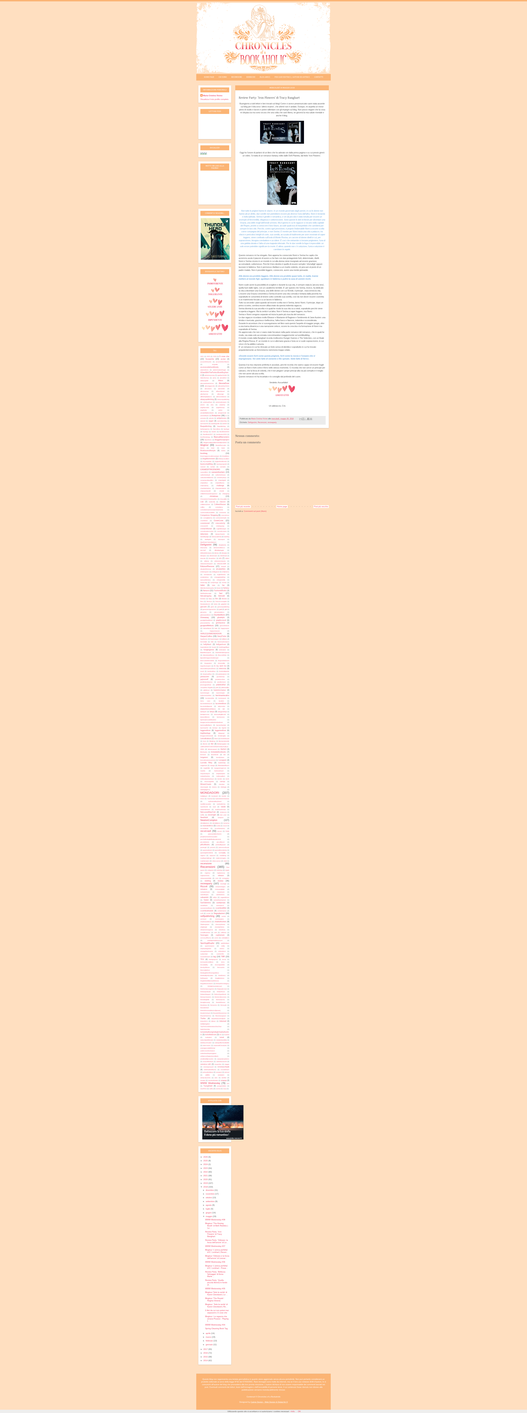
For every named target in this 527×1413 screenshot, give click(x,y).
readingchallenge (206, 858)
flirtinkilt (224, 599)
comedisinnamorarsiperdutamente (211, 510)
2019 (205, 1183)
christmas (214, 496)
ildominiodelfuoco (208, 655)
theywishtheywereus (220, 1013)
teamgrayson (213, 959)
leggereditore (205, 730)
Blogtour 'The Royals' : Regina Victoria (215, 1299)
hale (216, 628)
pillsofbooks (205, 845)
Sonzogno (204, 935)
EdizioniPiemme (207, 566)
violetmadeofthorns (210, 1069)
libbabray (212, 741)
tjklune (213, 1021)
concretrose (225, 515)
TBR (223, 956)
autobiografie (215, 423)
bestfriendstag (205, 437)
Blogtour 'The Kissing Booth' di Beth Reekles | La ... (216, 1225)
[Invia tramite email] (300, 419)
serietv (224, 916)
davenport (221, 539)
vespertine (217, 1064)
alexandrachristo (223, 386)
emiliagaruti (215, 572)
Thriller (203, 1019)
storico (222, 948)
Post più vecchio (321, 506)
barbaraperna (204, 429)
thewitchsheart (205, 1013)
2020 (205, 1179)
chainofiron (204, 483)
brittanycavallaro (223, 459)
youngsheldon (221, 1086)
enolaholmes (204, 577)
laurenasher (204, 728)
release (221, 875)
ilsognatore (208, 663)
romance (203, 889)
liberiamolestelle (224, 741)
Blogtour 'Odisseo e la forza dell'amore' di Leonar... (217, 1257)
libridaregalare (222, 744)
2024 (205, 1164)
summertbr (220, 954)
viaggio (227, 1064)
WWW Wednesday (210, 1083)
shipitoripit (203, 927)
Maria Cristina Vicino (212, 95)
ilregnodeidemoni (223, 660)
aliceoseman (204, 391)
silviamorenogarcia (206, 930)
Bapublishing (221, 426)
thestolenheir (204, 1008)
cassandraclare (218, 472)
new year (223, 815)
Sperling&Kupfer (207, 943)
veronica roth (205, 1064)
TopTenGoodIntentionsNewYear (211, 1026)
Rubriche (250, 77)
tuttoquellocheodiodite (222, 1043)
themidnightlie (204, 999)
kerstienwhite (209, 698)
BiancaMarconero (221, 437)
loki (224, 754)
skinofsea (222, 930)
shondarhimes (219, 927)
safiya (215, 897)
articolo (211, 418)
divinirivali (223, 556)
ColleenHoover (220, 504)
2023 (205, 1168)
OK (299, 1411)
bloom (202, 448)
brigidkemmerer (209, 459)
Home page (209, 77)
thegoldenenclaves (206, 983)
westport (219, 1072)
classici (223, 502)
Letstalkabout (205, 739)
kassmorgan (220, 693)
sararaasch (220, 905)
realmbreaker (204, 861)
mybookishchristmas (222, 798)
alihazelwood (220, 391)
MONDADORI (209, 792)
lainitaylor (203, 711)
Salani (206, 900)
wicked (227, 1072)
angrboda (203, 410)
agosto (209, 1205)
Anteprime (216, 415)
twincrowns (206, 1045)
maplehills (206, 768)
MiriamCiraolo (205, 784)
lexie (204, 741)
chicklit (221, 491)
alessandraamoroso (207, 383)
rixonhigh (223, 884)
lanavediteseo (205, 717)
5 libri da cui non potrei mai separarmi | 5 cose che (217, 1311)
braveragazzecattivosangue (209, 456)
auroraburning (222, 421)
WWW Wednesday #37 (215, 1246)
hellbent (224, 639)
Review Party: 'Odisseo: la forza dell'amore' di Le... (216, 1241)
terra (222, 962)
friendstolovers (205, 604)
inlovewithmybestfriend (207, 668)
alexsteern (208, 389)
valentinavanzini (221, 1061)
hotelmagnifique (224, 647)
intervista (222, 669)
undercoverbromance (207, 1051)
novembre (210, 1194)
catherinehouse (220, 475)
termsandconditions (206, 962)
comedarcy (219, 507)
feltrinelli (221, 596)
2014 (205, 1360)
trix (220, 1034)
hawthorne (203, 639)
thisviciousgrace (220, 1016)
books (223, 450)
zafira (211, 1088)
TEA (202, 959)
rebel (225, 861)
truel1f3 (226, 1034)
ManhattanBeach (223, 765)
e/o (220, 558)
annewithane (204, 415)
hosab (214, 647)
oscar (225, 826)
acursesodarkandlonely (209, 367)
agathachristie (222, 375)
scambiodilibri (220, 908)
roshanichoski (205, 892)
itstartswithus (207, 674)
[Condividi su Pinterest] (311, 419)
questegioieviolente (206, 853)
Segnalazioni (219, 913)
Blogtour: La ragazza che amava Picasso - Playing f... (217, 1318)
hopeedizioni (204, 647)
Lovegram (222, 760)
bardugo (226, 429)
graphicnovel (221, 620)
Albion (220, 381)
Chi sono (222, 77)
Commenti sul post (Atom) (255, 511)
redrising (219, 870)
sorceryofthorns (205, 938)
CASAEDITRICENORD (210, 469)
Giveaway (204, 617)
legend (224, 728)
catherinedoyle (205, 475)
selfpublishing (207, 916)
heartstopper (214, 639)
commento (222, 512)
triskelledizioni (210, 1035)
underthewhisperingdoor (208, 1053)
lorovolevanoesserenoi (207, 760)
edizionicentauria (219, 561)
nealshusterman (220, 809)
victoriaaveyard (208, 1067)
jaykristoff (204, 679)
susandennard (205, 956)
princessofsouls (224, 847)
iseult (202, 671)
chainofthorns (219, 483)
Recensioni (236, 77)
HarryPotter (221, 636)
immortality (221, 663)
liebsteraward (212, 749)
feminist (202, 599)
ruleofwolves (220, 894)
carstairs (223, 467)
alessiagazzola (210, 386)
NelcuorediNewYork (208, 812)
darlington (208, 539)
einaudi (223, 566)
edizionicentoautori (206, 564)
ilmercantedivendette (207, 660)
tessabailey (204, 965)
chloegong (225, 494)
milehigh (222, 781)
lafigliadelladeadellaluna (208, 709)
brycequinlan (207, 461)
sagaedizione (224, 897)
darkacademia (216, 536)
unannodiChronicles (220, 1045)
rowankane (221, 892)
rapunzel (212, 855)
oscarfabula (204, 828)
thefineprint (204, 978)
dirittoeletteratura (205, 553)
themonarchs (220, 999)
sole (215, 932)
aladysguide (204, 380)
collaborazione (205, 504)
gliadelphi (221, 617)
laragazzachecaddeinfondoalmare (211, 722)
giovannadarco (219, 612)
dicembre (210, 1190)
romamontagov (220, 886)
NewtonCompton (208, 820)
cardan (212, 467)
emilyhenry (225, 572)
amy (212, 405)
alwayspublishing (207, 399)
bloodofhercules (221, 445)
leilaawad (221, 733)
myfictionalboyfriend (214, 801)
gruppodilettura (207, 625)
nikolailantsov (204, 823)
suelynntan (204, 954)
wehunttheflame (208, 1072)
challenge (220, 486)
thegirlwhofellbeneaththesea (209, 981)
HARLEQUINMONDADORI (211, 634)
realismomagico (221, 858)
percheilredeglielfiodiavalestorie (210, 839)
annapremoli (222, 413)
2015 (205, 1357)
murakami (214, 796)
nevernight (212, 815)
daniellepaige (204, 536)
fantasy (226, 588)
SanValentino (205, 903)
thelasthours (221, 991)
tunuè (222, 1037)
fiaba (210, 599)
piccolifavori (221, 842)
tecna (224, 959)
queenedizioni (207, 850)
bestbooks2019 (221, 434)
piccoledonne (204, 842)
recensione (206, 863)
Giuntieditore (219, 615)
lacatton (221, 701)
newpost (220, 817)
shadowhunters (220, 922)
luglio (208, 1209)
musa (202, 798)
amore (202, 405)
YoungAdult (207, 1086)
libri (212, 744)
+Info (292, 1411)
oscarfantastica (220, 828)
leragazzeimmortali (206, 736)
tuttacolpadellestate (206, 1040)
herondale (203, 642)
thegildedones (219, 978)
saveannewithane (206, 908)
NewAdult (204, 817)
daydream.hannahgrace (208, 542)
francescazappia (221, 601)
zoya (224, 1088)
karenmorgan (204, 693)
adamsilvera (204, 370)
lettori (216, 738)
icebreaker (222, 650)
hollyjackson (221, 644)
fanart (219, 588)
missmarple (204, 787)
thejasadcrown (222, 989)
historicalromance (223, 642)
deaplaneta (222, 545)
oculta (218, 826)
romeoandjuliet (220, 889)
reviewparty (272, 422)
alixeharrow (204, 394)
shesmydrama (220, 924)
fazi (220, 593)
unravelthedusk (208, 1061)
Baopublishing (205, 426)
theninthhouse (220, 1002)
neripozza (223, 812)
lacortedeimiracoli (206, 703)
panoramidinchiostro (215, 834)
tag (214, 956)
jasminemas (221, 676)
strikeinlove (222, 951)
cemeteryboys (221, 477)
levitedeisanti (225, 738)
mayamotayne (205, 773)
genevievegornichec (209, 609)
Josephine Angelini (206, 687)
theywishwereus (205, 1016)
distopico (203, 556)
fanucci (206, 590)
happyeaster (225, 628)
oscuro (219, 831)
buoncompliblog (206, 464)
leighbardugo (205, 733)
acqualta (215, 364)
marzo (209, 1337)
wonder (202, 1080)
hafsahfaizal (207, 628)
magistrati (203, 765)
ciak (202, 502)
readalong (223, 855)
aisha (214, 378)
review (220, 881)
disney (216, 553)
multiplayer (204, 796)
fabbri (202, 585)
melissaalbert (220, 776)
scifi (201, 913)
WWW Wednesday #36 (215, 1262)
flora (201, 601)
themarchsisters (205, 997)
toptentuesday (205, 1029)
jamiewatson (222, 674)
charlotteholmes (205, 488)
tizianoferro (204, 1021)
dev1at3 (203, 550)
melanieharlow (205, 776)
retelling (208, 881)
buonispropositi (222, 464)
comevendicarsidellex (207, 512)
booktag (203, 453)
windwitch (221, 1075)
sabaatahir (204, 897)
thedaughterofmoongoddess (209, 973)
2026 (214, 356)
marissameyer (219, 771)
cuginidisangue (221, 529)
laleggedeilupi (222, 711)
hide (212, 642)
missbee (222, 784)
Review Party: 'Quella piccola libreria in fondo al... (216, 1282)
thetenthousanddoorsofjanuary (210, 1010)
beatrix (214, 431)
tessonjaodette (220, 965)
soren (216, 938)
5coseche (210, 359)
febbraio (209, 1341)
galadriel (223, 604)
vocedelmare (225, 1069)
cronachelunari (206, 529)
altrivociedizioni (221, 396)
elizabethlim (220, 569)
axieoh (224, 423)
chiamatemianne (220, 488)
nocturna (226, 823)
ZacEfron (203, 1088)
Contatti (318, 77)
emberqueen (204, 572)
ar (226, 415)
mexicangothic (209, 781)
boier (213, 448)
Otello (227, 831)
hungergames (209, 650)
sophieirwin (220, 935)
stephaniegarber (205, 948)
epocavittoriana (205, 580)
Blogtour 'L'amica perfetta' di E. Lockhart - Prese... (216, 1267)
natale (223, 807)
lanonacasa (221, 717)
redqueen (210, 870)
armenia (203, 418)
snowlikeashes (205, 932)
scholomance (221, 911)
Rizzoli (203, 886)
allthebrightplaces (206, 396)
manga (212, 765)
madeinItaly (222, 763)
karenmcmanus (220, 690)
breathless (225, 456)
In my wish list (220, 666)
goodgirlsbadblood (206, 620)
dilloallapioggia (219, 550)
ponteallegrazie (221, 844)
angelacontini (204, 407)
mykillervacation (205, 804)
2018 (205, 1187)
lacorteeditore (220, 704)
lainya (212, 712)
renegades (225, 878)
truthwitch (208, 1037)
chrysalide (223, 499)
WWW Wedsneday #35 (215, 1288)
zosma (218, 1088)
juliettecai (206, 690)
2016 (205, 1353)
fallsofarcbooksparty (207, 588)
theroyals (223, 1005)
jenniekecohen (220, 679)
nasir (214, 807)
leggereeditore (220, 730)
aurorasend (204, 423)
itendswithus (211, 671)
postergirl (203, 847)
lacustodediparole (206, 706)
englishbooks (221, 574)
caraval (202, 467)
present (212, 847)
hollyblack (207, 644)
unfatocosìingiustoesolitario (209, 1056)
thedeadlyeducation (206, 975)
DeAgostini (252, 422)
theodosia (203, 1005)
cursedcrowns (222, 531)
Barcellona (216, 429)
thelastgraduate (205, 991)
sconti (208, 913)
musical (209, 798)
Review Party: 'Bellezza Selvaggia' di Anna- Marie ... (215, 1274)
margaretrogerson (220, 768)
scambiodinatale (206, 911)
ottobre (209, 1197)
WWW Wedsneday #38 (215, 1220)
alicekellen (221, 389)
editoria (206, 561)
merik (227, 779)
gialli (220, 609)
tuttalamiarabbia (221, 1040)
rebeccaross (216, 861)
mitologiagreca (205, 789)
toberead (222, 1021)
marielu (202, 771)
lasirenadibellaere (206, 725)
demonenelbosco (219, 547)
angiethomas (220, 407)
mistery (214, 787)
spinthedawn (225, 943)
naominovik (204, 807)
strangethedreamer (206, 951)
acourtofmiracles (205, 362)
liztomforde (214, 754)
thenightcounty (205, 1002)
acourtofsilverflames (222, 362)
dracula (202, 558)
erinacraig (203, 582)
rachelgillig (222, 853)
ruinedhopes (204, 894)
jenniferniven (221, 682)
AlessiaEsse (224, 383)
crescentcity (220, 523)
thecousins (221, 967)
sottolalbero (225, 938)
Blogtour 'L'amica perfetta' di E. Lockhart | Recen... (216, 1251)
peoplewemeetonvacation (208, 837)
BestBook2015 (224, 431)
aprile (208, 1333)
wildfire (207, 1075)
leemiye (215, 728)
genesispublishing (223, 607)
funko (216, 604)
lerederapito (222, 736)
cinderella (212, 502)
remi (216, 878)
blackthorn (208, 440)
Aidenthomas (204, 378)
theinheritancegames (207, 989)
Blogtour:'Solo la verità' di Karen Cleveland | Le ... (216, 1293)
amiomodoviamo (221, 402)
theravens (213, 1005)
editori (227, 558)
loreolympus (220, 757)
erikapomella (221, 580)
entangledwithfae (219, 577)
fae (223, 585)
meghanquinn (220, 773)
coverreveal (205, 523)
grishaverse (220, 623)
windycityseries (205, 1078)
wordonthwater (213, 1080)
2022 (205, 1172)
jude (217, 687)
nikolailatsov (216, 823)
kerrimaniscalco (222, 695)
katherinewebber (205, 695)
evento (224, 582)
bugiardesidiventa (221, 461)
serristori (203, 919)
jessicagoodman (205, 685)
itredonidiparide (224, 671)
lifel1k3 (223, 749)
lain (224, 709)
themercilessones (220, 997)
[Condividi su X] (305, 419)
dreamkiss (212, 558)
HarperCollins (206, 636)
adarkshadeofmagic (219, 370)
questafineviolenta (221, 850)
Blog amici (265, 77)
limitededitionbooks (218, 752)
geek (212, 607)
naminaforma (221, 804)
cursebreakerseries (207, 531)
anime (220, 410)
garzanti (203, 607)
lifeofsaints (203, 752)
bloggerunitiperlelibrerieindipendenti (214, 442)
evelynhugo (214, 582)
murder (224, 796)
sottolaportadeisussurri (214, 940)
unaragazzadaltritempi (207, 1048)
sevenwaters (219, 919)
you (228, 1083)
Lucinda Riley (206, 763)
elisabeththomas (205, 569)
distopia (224, 553)
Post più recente (243, 506)
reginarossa (221, 873)
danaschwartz (220, 534)
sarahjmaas (220, 903)
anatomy (222, 405)
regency (207, 873)
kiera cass (205, 701)
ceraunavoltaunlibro (206, 480)
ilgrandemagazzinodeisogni (209, 658)
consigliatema (207, 518)
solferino (223, 932)
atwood (202, 421)
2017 (205, 1349)
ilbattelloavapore (205, 652)
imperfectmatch (205, 666)
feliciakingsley (206, 596)
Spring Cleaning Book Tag (216, 1328)
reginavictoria (204, 875)
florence (209, 601)
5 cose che (224, 356)
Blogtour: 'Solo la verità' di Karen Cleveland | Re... (216, 1305)
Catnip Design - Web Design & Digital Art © (269, 1402)
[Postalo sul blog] (303, 419)
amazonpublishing (223, 399)
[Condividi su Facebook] (308, 419)
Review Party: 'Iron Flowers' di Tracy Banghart (213, 1234)
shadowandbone (205, 921)
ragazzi (202, 855)
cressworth (204, 526)
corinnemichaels (221, 518)
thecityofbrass (205, 967)
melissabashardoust (207, 779)
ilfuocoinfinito (222, 655)
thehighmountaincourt (215, 986)
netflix (202, 815)
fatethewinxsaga (205, 593)
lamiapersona (204, 714)
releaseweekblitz (205, 878)
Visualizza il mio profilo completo (214, 99)
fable (213, 585)
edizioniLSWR (221, 564)
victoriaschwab (223, 1067)
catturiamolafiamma (206, 477)
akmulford (223, 378)
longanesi (204, 757)
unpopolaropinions (223, 1059)
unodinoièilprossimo (206, 1059)
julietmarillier (225, 687)
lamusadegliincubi (220, 714)
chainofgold (222, 480)
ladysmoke (221, 706)
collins (202, 507)
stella (223, 946)
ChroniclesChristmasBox (208, 499)
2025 (208, 356)
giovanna (203, 612)
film (216, 599)
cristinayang (220, 526)
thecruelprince (205, 970)
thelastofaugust (205, 994)
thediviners (222, 975)
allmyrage (220, 394)
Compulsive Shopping (209, 515)
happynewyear (215, 631)
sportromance (209, 946)
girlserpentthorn (205, 615)
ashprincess (221, 418)
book (223, 448)
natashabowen (205, 809)
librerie (205, 744)
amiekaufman (207, 402)
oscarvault (205, 831)
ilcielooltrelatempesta (222, 652)
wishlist (224, 1078)
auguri (211, 421)
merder (219, 779)
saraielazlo (204, 905)
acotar (223, 359)
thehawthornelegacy (222, 983)
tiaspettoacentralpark (218, 1018)
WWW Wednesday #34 (215, 1325)
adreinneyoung (210, 375)
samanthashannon (220, 900)
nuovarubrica (208, 826)
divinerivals (213, 556)
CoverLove (218, 520)
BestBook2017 (208, 434)
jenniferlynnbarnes (206, 682)
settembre (210, 1201)
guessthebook (224, 625)
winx (216, 1078)
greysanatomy (205, 623)
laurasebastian (221, 725)
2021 (202, 356)
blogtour (204, 445)
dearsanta (203, 547)
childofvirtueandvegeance (208, 494)
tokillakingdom (205, 1024)
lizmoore (203, 754)
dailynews (204, 534)
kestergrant (222, 698)
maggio (209, 1216)
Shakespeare (204, 924)
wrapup (224, 1080)
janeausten (204, 677)
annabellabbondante (207, 413)
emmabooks (208, 574)
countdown (204, 520)
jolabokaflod (220, 685)
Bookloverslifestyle (207, 451)
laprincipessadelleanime (208, 720)
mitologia (223, 787)
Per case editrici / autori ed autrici (292, 77)
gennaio (209, 1344)
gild (226, 609)
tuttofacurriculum (205, 1043)
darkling (226, 536)
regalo (227, 870)
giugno (209, 1213)
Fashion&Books (220, 591)
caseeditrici (204, 472)
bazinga (205, 431)
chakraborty (204, 485)
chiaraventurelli (205, 491)
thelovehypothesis (220, 994)
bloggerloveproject (222, 440)
